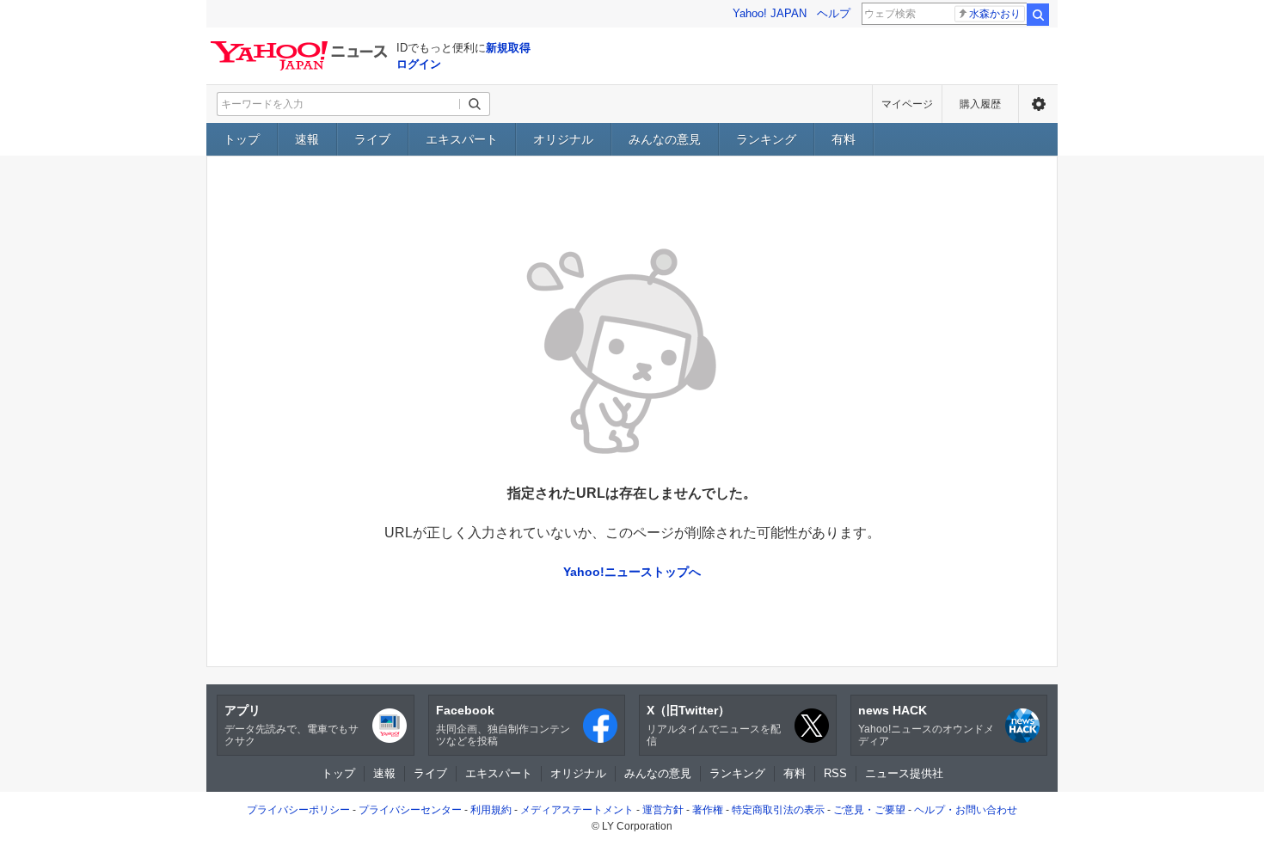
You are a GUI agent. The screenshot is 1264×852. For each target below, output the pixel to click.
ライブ (372, 139)
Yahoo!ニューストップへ (632, 572)
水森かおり (995, 14)
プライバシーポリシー (298, 810)
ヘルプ (833, 13)
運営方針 (663, 810)
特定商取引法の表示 (778, 810)
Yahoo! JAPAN (770, 13)
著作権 (707, 810)
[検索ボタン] (474, 104)
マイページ (907, 104)
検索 (1038, 14)
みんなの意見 (665, 139)
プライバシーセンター (410, 810)
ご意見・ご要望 (869, 810)
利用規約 (491, 810)
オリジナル (563, 139)
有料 (843, 139)
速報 (307, 139)
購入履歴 (980, 104)
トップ (242, 139)
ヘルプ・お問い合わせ (965, 810)
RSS (835, 773)
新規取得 (508, 47)
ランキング (766, 139)
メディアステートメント (577, 810)
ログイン (418, 64)
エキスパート (462, 139)
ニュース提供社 (904, 773)
